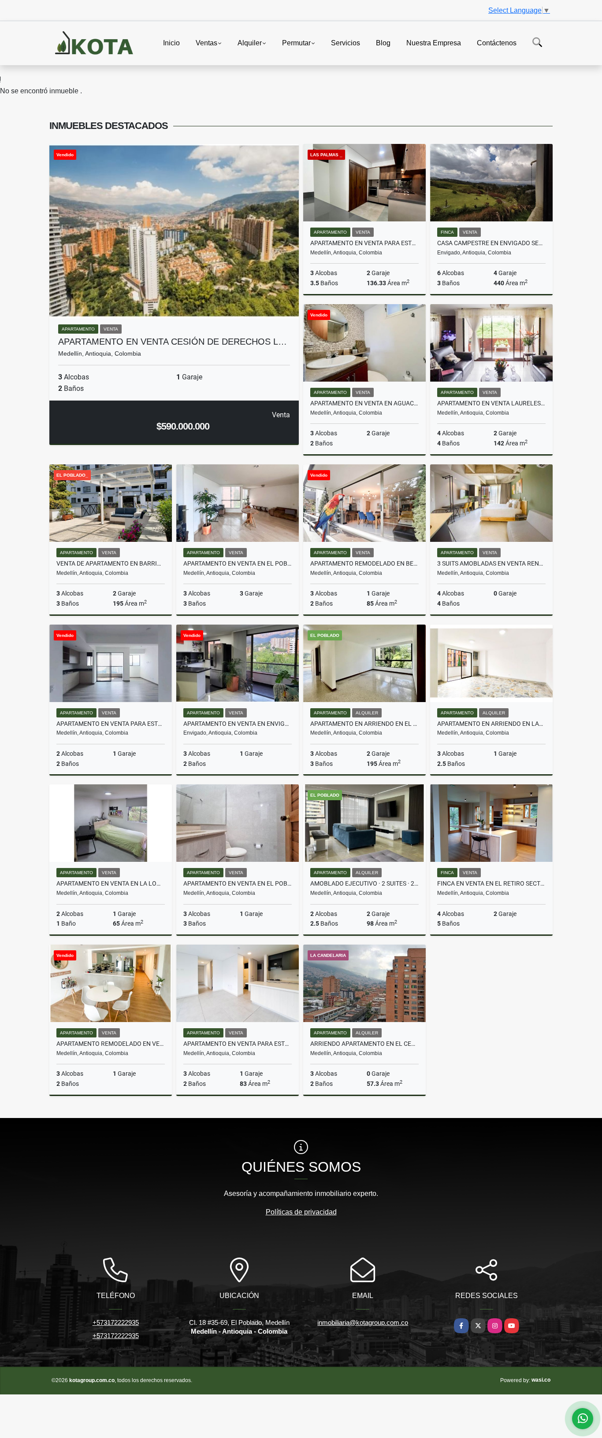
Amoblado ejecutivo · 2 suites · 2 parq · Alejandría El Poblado (364, 883)
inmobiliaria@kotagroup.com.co (362, 1322)
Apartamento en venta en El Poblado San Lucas (237, 883)
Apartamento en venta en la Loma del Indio (110, 883)
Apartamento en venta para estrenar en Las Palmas (364, 242)
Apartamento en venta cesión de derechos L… (172, 341)
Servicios (345, 42)
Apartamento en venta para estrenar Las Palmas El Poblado (110, 723)
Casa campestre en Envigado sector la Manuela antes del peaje (491, 242)
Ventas (206, 42)
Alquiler (250, 42)
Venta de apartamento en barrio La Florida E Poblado (110, 563)
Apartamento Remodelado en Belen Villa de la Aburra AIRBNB (364, 563)
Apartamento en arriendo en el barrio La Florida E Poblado (364, 723)
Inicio (171, 42)
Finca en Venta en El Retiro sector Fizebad (491, 883)
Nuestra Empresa (433, 42)
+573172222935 (116, 1322)
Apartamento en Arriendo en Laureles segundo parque (491, 723)
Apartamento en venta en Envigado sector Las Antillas (237, 723)
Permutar (296, 42)
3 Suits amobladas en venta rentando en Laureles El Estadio (491, 563)
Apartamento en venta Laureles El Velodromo (491, 403)
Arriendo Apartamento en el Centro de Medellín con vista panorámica (364, 1043)
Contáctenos (497, 42)
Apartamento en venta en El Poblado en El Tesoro (237, 563)
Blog (383, 42)
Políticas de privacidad (301, 1212)
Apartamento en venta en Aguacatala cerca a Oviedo (364, 403)
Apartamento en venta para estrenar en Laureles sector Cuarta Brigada (237, 1043)
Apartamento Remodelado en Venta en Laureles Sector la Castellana (110, 1043)
